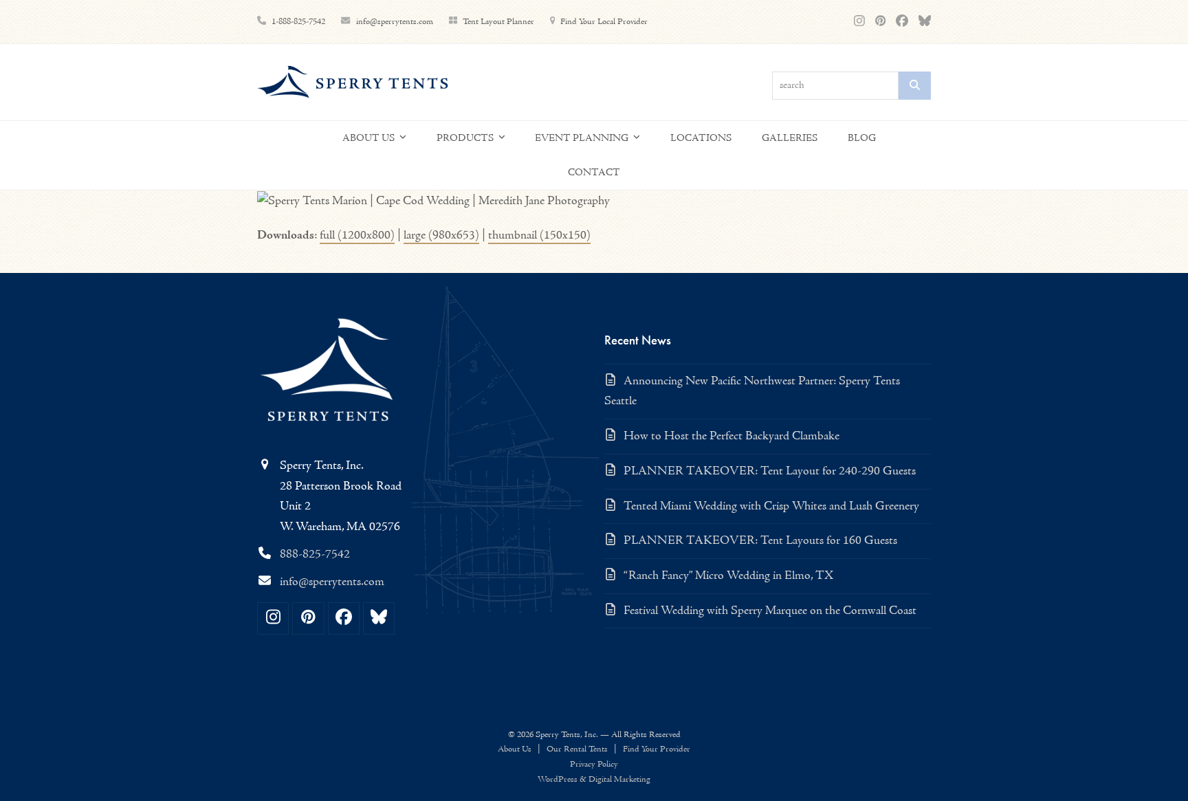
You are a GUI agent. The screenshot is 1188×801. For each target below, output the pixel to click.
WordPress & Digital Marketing (594, 779)
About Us (514, 749)
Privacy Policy (594, 764)
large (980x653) (441, 235)
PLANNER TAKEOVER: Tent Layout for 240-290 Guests (770, 471)
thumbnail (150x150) (539, 235)
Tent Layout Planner (498, 22)
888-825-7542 (315, 554)
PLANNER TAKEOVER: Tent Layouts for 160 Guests (760, 541)
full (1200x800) (357, 235)
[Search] (915, 86)
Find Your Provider (656, 749)
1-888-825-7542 (298, 22)
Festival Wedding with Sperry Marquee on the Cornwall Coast (770, 611)
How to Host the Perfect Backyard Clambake (731, 436)
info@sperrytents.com (395, 22)
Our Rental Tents (577, 749)
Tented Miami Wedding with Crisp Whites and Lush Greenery (771, 506)
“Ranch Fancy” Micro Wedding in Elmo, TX (728, 576)
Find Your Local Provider (604, 22)
